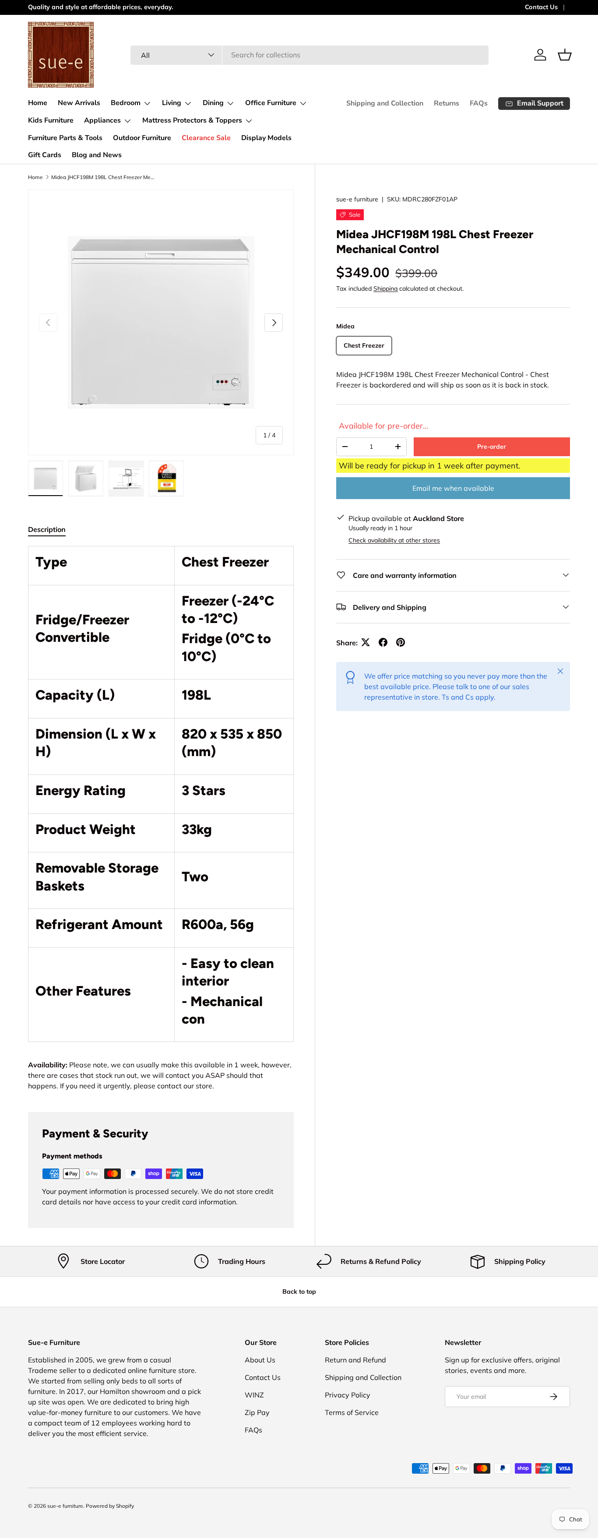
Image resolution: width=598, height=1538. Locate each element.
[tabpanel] (161, 818)
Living (171, 103)
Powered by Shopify (110, 1506)
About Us (260, 1359)
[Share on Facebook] (383, 642)
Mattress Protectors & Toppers (192, 120)
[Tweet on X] (365, 642)
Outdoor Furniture (142, 138)
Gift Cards (44, 155)
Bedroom (126, 103)
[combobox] (309, 54)
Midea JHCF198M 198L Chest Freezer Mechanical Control (103, 177)
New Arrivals (79, 103)
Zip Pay (257, 1412)
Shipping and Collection (384, 103)
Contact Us (541, 7)
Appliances (102, 120)
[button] (564, 54)
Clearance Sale (206, 138)
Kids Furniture (51, 120)
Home (37, 103)
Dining (213, 103)
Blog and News (97, 155)
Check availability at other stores (394, 540)
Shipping (385, 288)
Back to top (299, 1291)
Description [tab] (47, 529)
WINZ (254, 1394)
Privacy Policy (347, 1394)
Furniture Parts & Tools (65, 138)
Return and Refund (355, 1359)
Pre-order (491, 446)
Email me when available (453, 487)
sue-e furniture (357, 199)
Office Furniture (270, 103)
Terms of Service (352, 1412)
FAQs (479, 103)
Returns (446, 103)
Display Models (266, 138)
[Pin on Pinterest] (400, 642)
